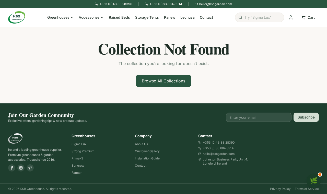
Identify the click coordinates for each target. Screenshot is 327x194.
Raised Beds (119, 17)
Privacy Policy (280, 189)
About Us (141, 144)
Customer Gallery (147, 151)
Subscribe (306, 117)
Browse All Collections (163, 80)
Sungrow (78, 165)
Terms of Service (307, 189)
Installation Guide (147, 158)
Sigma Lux (79, 144)
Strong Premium (83, 151)
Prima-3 (77, 158)
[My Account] (290, 17)
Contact (206, 17)
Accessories (89, 17)
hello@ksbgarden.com (219, 154)
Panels (169, 17)
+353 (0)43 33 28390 (219, 142)
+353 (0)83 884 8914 (218, 148)
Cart (311, 17)
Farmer (76, 173)
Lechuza (187, 17)
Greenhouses (58, 17)
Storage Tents (147, 17)
